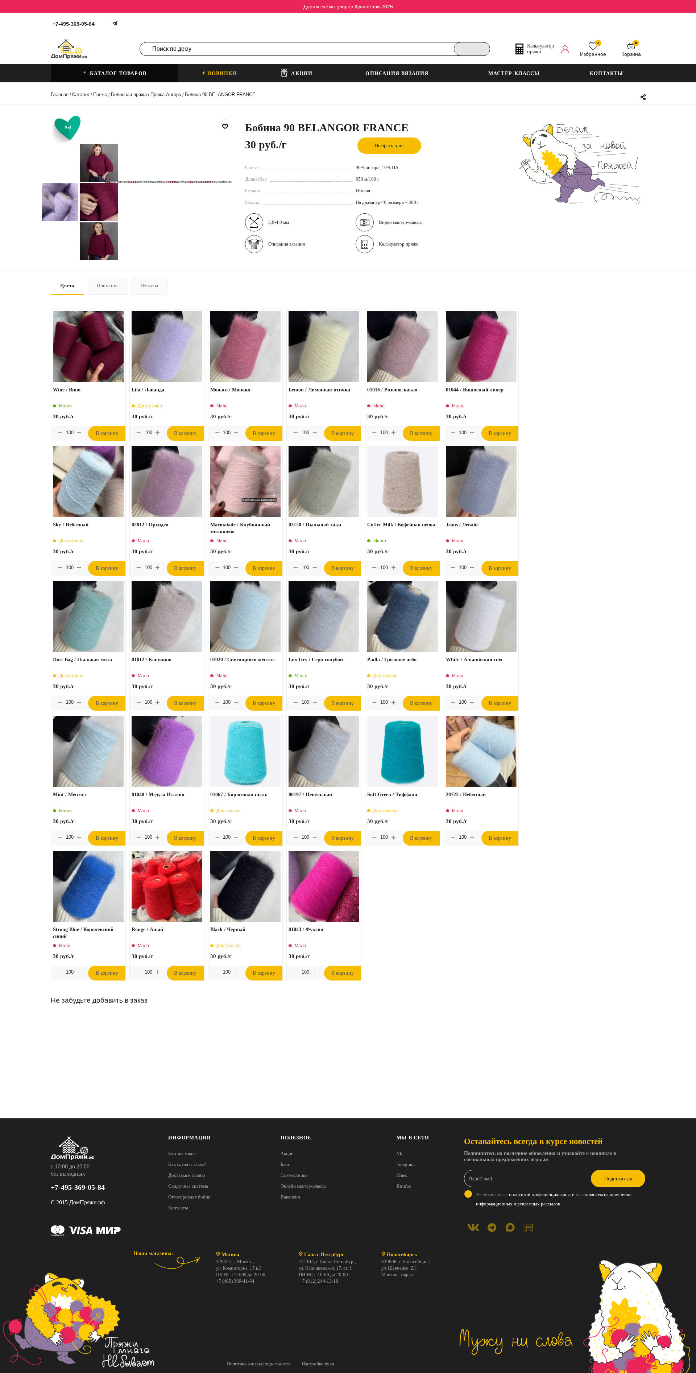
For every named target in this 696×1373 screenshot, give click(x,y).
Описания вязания (286, 244)
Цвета (67, 285)
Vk (399, 1153)
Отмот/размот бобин (189, 1197)
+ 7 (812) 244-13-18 (318, 1281)
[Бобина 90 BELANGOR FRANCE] (106, 182)
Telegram (406, 1164)
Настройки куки (318, 1363)
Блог (285, 1164)
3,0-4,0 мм (278, 222)
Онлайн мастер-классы (304, 1186)
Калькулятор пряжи (399, 244)
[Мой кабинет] (565, 49)
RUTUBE (528, 1227)
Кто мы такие (182, 1153)
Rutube (404, 1186)
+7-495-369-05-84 (74, 24)
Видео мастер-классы (401, 222)
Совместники (294, 1175)
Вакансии (290, 1197)
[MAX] (510, 1227)
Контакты (178, 1207)
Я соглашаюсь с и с (553, 1199)
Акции (287, 1153)
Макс (402, 1175)
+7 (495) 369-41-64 (235, 1281)
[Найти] (472, 49)
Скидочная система (188, 1186)
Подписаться (618, 1178)
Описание (108, 285)
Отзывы (149, 285)
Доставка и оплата (187, 1175)
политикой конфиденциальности (542, 1194)
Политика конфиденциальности (259, 1363)
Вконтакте (473, 1227)
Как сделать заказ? (187, 1164)
